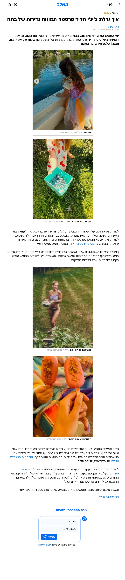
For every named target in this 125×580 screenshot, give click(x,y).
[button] (109, 4)
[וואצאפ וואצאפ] (15, 4)
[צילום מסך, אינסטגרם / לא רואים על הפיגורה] (63, 310)
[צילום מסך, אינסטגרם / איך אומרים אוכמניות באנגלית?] (63, 182)
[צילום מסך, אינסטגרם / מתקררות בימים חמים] (63, 399)
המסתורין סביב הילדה (82, 244)
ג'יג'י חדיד (114, 497)
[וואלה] (62, 4)
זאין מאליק (104, 497)
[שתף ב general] (9, 4)
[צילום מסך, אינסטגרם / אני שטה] (63, 93)
